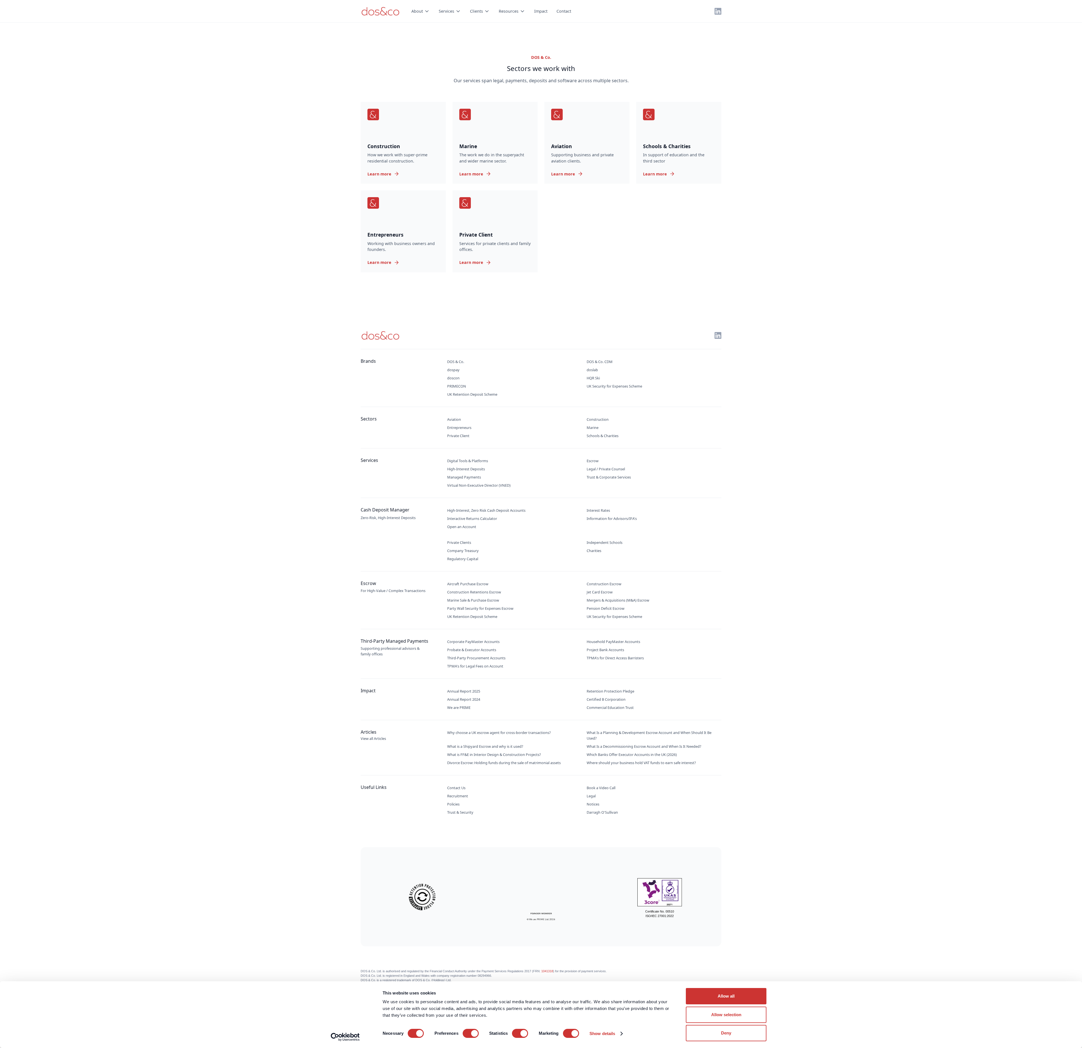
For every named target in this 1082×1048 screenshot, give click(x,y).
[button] (420, 11)
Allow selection (726, 1014)
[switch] (471, 1033)
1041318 (547, 971)
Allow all (726, 996)
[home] (380, 11)
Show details (602, 1033)
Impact (540, 11)
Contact (563, 11)
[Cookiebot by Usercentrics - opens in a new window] (345, 1037)
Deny (726, 1033)
